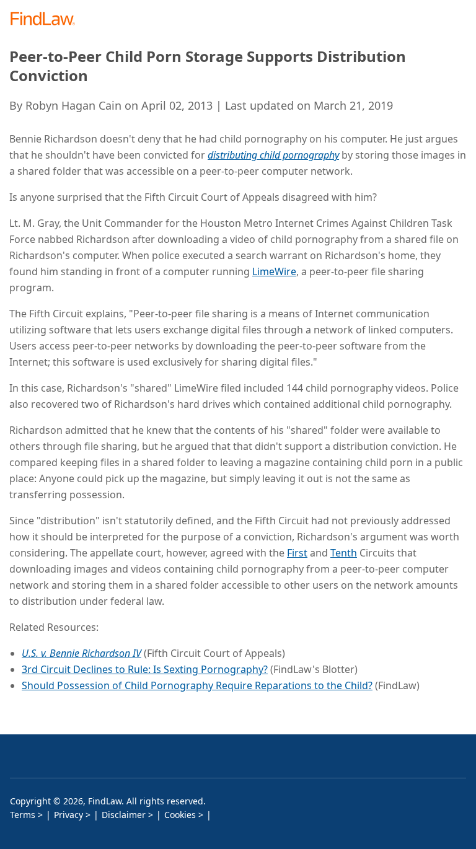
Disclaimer (124, 814)
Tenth (343, 553)
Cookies (180, 814)
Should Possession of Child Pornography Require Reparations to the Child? (197, 685)
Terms (22, 814)
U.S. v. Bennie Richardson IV (81, 653)
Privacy (68, 814)
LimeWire (274, 271)
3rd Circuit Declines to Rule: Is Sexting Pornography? (145, 669)
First (297, 553)
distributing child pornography (273, 155)
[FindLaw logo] (47, 19)
